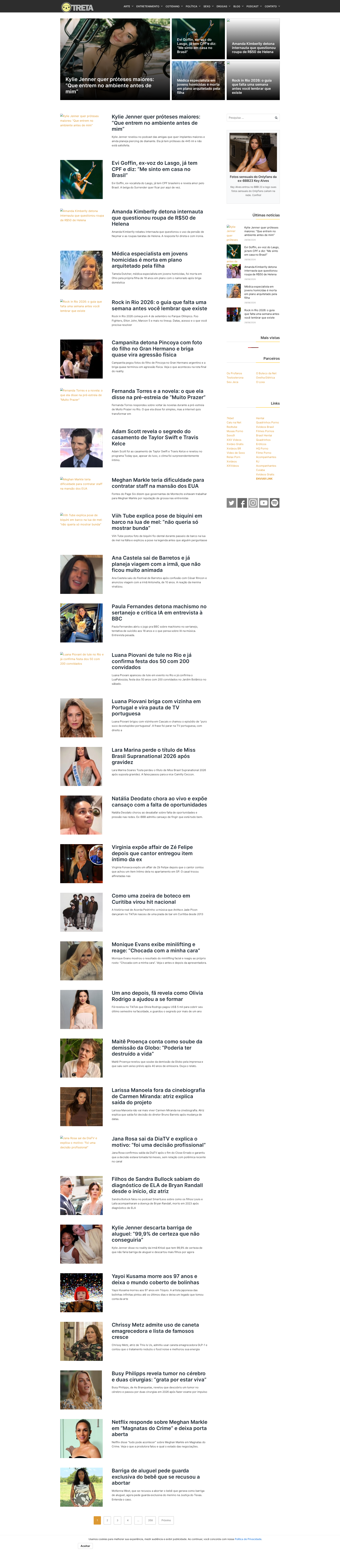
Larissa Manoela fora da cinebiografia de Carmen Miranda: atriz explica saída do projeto (158, 1096)
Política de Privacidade (248, 1539)
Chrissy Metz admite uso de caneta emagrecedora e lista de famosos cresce (155, 1331)
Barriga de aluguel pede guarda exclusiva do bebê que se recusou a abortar (156, 1476)
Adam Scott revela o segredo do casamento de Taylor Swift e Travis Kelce (155, 437)
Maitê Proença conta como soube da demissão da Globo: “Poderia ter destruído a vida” (157, 1047)
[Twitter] (232, 506)
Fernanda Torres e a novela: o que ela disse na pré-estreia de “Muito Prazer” (159, 394)
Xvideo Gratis (235, 444)
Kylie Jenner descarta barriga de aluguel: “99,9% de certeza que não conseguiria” (156, 1233)
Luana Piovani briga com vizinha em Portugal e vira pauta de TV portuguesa (156, 707)
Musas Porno (235, 431)
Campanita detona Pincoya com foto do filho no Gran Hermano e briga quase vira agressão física (157, 348)
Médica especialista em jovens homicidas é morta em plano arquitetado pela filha (150, 259)
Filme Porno (263, 452)
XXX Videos (234, 439)
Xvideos (232, 461)
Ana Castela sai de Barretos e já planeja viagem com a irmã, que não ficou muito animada (156, 564)
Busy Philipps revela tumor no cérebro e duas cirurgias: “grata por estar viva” (159, 1376)
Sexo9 (231, 435)
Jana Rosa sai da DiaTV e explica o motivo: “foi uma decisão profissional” (159, 1142)
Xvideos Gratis (265, 474)
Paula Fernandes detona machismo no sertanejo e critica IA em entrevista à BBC (159, 612)
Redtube (232, 427)
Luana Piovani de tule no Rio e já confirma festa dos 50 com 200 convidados (152, 661)
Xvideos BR (234, 448)
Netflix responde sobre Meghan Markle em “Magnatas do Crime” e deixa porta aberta (159, 1428)
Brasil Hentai (264, 435)
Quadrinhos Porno (267, 422)
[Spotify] (275, 506)
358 (150, 1520)
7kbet (230, 418)
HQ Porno (262, 448)
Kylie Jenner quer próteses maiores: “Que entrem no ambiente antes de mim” (156, 123)
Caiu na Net (234, 422)
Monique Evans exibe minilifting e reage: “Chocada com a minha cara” (156, 947)
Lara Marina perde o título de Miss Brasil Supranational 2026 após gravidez (154, 756)
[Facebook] (242, 506)
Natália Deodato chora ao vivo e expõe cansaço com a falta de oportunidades (159, 801)
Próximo (166, 1520)
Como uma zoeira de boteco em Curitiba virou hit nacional (151, 899)
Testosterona (235, 377)
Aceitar (85, 1546)
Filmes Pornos (265, 431)
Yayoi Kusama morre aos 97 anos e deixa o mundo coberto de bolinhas (155, 1279)
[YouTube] (264, 506)
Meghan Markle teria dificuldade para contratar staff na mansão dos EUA (158, 483)
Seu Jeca (232, 382)
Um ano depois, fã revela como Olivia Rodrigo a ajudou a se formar (157, 996)
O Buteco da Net (266, 373)
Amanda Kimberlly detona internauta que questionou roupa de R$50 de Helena (157, 217)
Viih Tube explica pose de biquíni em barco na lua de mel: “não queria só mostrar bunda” (157, 522)
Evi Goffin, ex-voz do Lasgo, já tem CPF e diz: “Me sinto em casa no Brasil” (154, 169)
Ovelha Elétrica (265, 377)
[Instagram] (253, 506)
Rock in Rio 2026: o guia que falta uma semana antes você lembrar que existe (159, 305)
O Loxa (260, 382)
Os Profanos (234, 373)
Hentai (260, 418)
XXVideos (233, 465)
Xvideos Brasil (265, 427)
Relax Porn (233, 457)
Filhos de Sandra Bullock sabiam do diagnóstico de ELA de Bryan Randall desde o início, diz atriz (157, 1185)
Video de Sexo (236, 452)
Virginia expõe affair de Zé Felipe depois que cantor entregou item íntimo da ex (152, 853)
